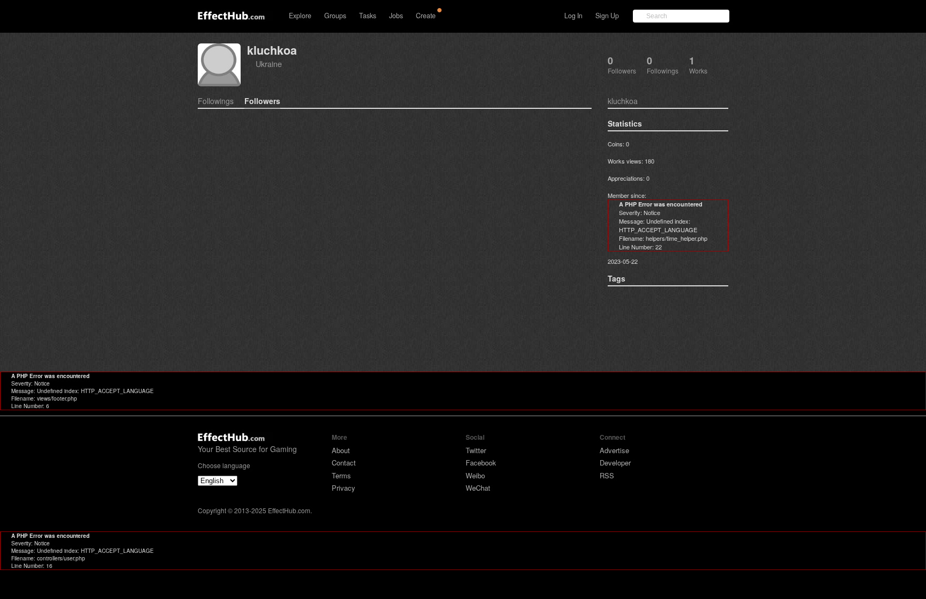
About (341, 450)
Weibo (475, 475)
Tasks (367, 15)
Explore (300, 15)
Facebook (481, 462)
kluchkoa (272, 50)
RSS (607, 475)
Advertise (614, 450)
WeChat (478, 488)
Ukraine (269, 63)
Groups (335, 15)
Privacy (343, 488)
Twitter (476, 450)
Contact (344, 462)
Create (426, 15)
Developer (615, 462)
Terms (341, 475)
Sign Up (607, 15)
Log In (573, 15)
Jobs (396, 15)
